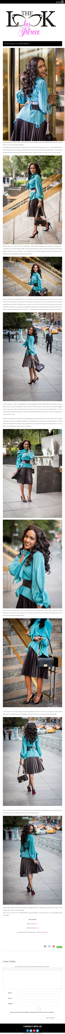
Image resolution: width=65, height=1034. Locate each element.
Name (10, 993)
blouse (36, 923)
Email (10, 998)
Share (60, 947)
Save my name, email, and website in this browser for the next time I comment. (32, 1012)
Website (10, 1003)
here (36, 928)
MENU (58, 2)
